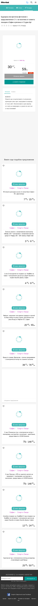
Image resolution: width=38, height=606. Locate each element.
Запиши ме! (19, 30)
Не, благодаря (30, 34)
